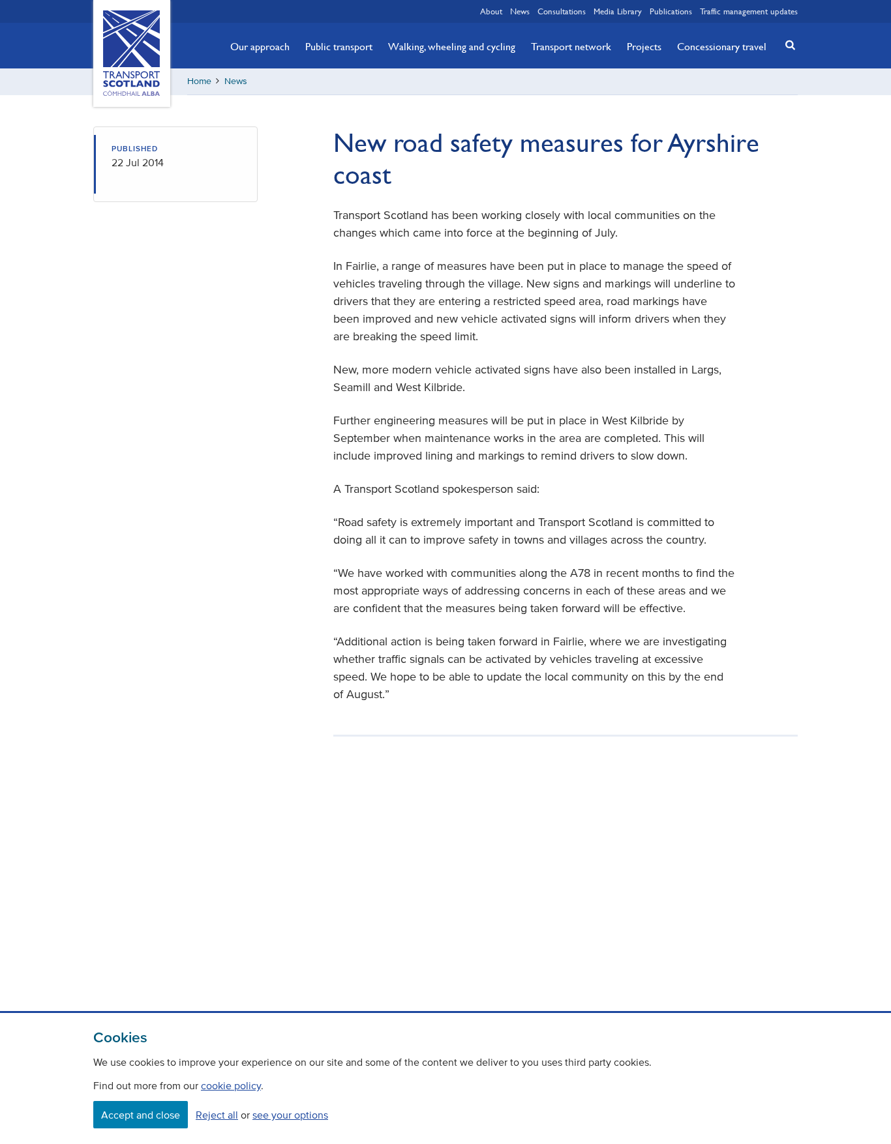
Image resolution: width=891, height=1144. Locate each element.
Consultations (561, 11)
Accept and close (140, 1115)
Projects (644, 46)
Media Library (618, 11)
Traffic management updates (749, 11)
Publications (671, 11)
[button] (787, 44)
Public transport (338, 46)
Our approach (260, 46)
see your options (290, 1115)
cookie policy (231, 1085)
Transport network (571, 46)
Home (199, 81)
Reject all (217, 1115)
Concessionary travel (721, 46)
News (520, 11)
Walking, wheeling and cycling (451, 46)
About (491, 11)
